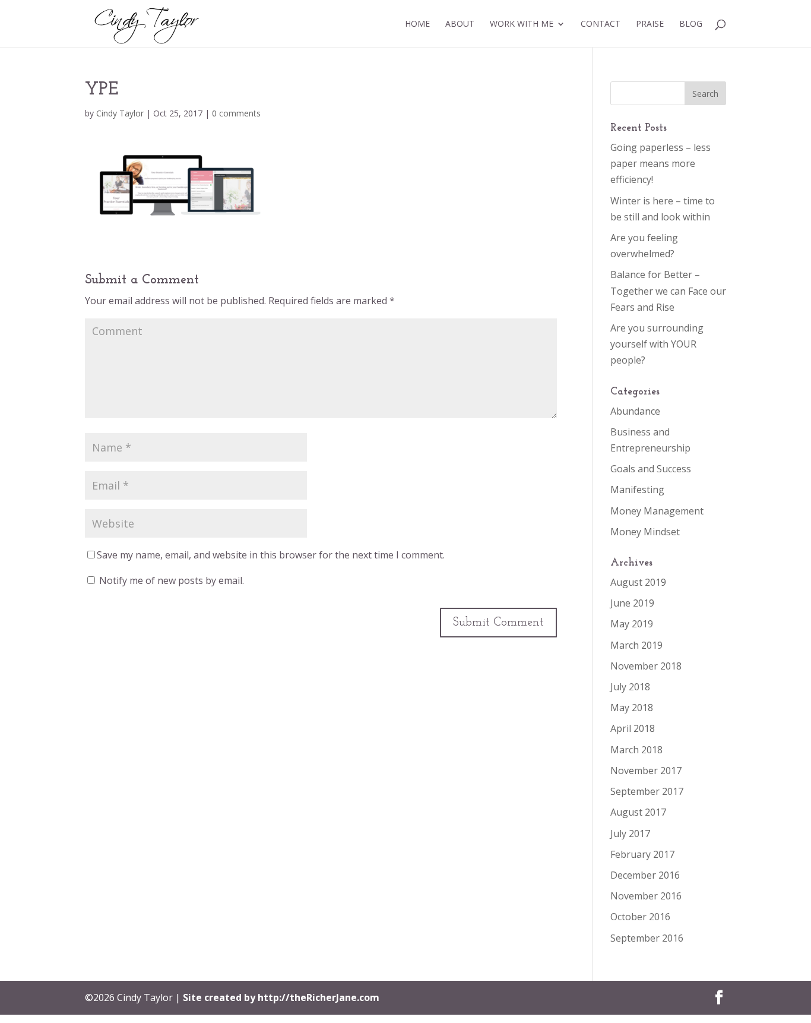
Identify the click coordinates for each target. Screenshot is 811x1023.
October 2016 (640, 916)
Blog (690, 24)
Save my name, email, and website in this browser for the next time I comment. (271, 554)
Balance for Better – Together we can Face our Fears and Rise (668, 290)
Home (417, 24)
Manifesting (637, 489)
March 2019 (636, 645)
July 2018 (630, 686)
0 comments (236, 113)
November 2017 (646, 770)
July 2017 (630, 833)
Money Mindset (645, 531)
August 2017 (638, 812)
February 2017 (642, 854)
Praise (650, 24)
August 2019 (638, 582)
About (459, 24)
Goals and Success (650, 468)
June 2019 (632, 603)
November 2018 (646, 665)
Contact (600, 24)
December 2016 (645, 875)
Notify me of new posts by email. (171, 580)
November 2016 (646, 895)
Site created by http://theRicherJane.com (281, 997)
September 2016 (646, 938)
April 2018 (632, 728)
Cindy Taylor (120, 113)
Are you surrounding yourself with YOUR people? (657, 344)
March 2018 (636, 749)
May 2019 (631, 623)
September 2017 (646, 791)
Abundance (635, 411)
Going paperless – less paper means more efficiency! (660, 163)
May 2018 (631, 707)
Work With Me (521, 24)
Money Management (657, 510)
